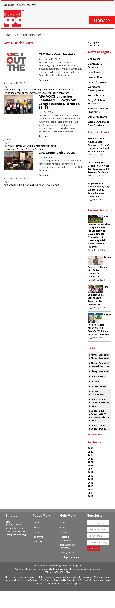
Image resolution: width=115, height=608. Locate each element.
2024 (90, 455)
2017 (90, 479)
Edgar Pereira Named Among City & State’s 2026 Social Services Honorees (99, 190)
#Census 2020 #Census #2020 (97, 427)
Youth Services (96, 95)
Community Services (95, 65)
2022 (90, 462)
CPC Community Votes (57, 152)
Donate (102, 20)
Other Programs (97, 117)
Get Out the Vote (59, 89)
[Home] (15, 18)
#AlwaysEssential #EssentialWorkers (99, 364)
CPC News (94, 59)
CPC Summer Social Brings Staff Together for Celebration (98, 295)
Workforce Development (96, 88)
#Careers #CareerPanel (96, 393)
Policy (7, 89)
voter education (43, 92)
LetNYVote (63, 92)
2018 (90, 475)
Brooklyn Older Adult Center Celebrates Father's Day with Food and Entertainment (99, 145)
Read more (44, 79)
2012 (90, 496)
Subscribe (94, 548)
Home (7, 34)
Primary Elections (35, 148)
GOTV (54, 92)
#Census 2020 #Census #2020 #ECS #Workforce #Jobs (99, 415)
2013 (90, 493)
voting (48, 145)
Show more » (95, 434)
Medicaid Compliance (65, 538)
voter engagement (25, 92)
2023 (90, 458)
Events (36, 527)
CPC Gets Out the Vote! (57, 54)
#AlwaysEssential (99, 371)
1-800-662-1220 (61, 572)
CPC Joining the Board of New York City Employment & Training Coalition (99, 167)
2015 (90, 486)
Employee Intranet (69, 557)
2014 (90, 489)
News (17, 34)
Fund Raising (95, 72)
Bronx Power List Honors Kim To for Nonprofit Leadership (99, 267)
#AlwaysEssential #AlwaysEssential (99, 356)
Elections (21, 148)
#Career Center (98, 386)
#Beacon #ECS (97, 376)
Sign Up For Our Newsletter (96, 44)
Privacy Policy (67, 552)
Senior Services (97, 82)
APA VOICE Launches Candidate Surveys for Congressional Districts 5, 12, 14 (60, 101)
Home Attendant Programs (98, 110)
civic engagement (41, 89)
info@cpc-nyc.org (16, 534)
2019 (90, 472)
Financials (37, 541)
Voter (39, 184)
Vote (42, 145)
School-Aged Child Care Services (98, 123)
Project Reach (96, 77)
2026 (90, 448)
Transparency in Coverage (68, 546)
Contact (64, 531)
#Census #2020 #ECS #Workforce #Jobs (99, 402)
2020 (90, 469)
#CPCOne (94, 381)
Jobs (62, 527)
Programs (38, 536)
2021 (90, 465)
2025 (90, 451)
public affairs (25, 89)
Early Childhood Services (97, 101)
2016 (90, 482)
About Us (64, 522)
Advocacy (14, 89)
